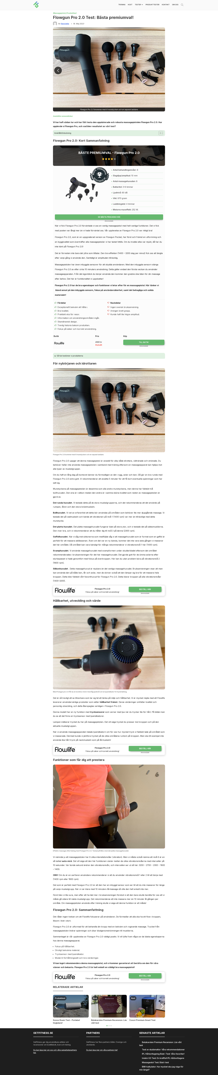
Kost (130, 5)
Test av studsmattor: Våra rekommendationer (163, 1049)
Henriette (65, 24)
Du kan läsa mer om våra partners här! (102, 1050)
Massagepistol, (59, 13)
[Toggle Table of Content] (159, 133)
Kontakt (166, 5)
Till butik (144, 342)
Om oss (175, 5)
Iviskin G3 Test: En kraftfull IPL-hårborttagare (163, 1058)
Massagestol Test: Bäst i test (155, 1062)
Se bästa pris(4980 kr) (109, 217)
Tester (138, 5)
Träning (121, 5)
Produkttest (71, 13)
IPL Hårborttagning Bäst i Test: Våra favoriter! (163, 1054)
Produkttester (152, 5)
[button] (160, 70)
